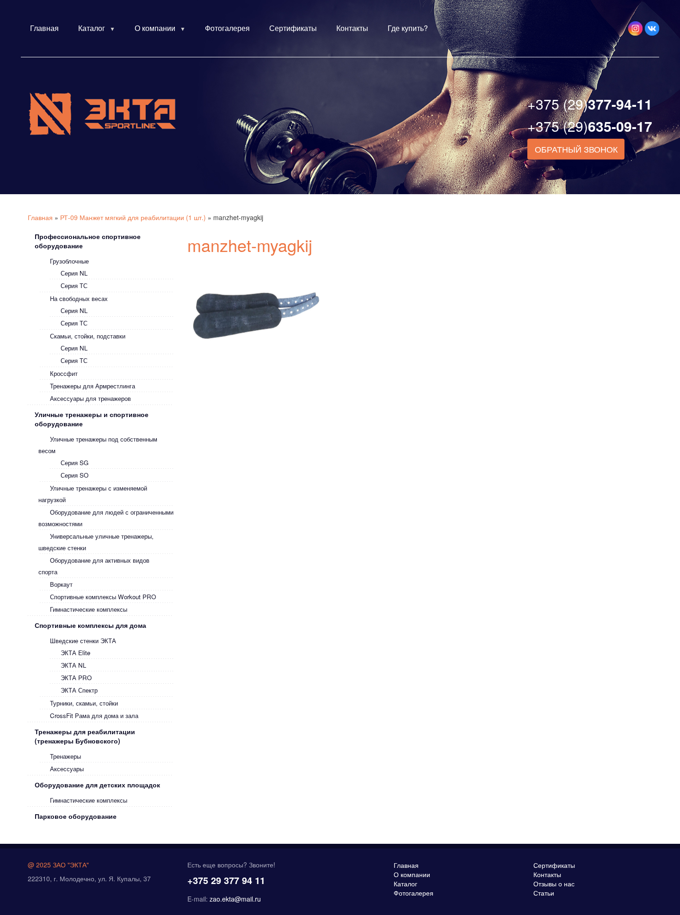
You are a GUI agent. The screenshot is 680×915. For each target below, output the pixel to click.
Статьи (543, 892)
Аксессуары (67, 768)
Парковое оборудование (76, 816)
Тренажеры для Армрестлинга (92, 385)
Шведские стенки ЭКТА (83, 640)
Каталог (91, 28)
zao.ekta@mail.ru (235, 898)
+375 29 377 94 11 (226, 880)
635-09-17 (589, 126)
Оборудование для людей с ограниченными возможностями (105, 518)
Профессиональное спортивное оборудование (88, 241)
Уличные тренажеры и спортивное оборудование (91, 419)
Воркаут (61, 584)
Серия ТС (74, 285)
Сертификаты (293, 28)
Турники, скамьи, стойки (84, 703)
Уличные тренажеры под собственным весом (97, 445)
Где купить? (408, 28)
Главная (44, 28)
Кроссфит (64, 373)
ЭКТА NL (73, 665)
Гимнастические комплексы (88, 609)
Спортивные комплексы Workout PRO (103, 596)
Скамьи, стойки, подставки (87, 336)
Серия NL (74, 273)
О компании (155, 28)
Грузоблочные (69, 261)
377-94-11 (589, 104)
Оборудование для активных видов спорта (93, 566)
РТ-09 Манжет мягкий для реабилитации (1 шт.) (133, 217)
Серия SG (74, 462)
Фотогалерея (227, 28)
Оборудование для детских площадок (97, 784)
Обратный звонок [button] (576, 149)
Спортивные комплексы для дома (90, 625)
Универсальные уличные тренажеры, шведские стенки (96, 542)
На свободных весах (79, 298)
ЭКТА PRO (76, 677)
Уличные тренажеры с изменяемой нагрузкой (92, 494)
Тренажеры (65, 756)
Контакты (352, 28)
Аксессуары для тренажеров (90, 398)
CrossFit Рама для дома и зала (94, 715)
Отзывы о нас (554, 883)
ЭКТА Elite (75, 652)
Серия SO (74, 475)
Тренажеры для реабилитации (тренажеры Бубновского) (85, 736)
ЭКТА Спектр (79, 690)
